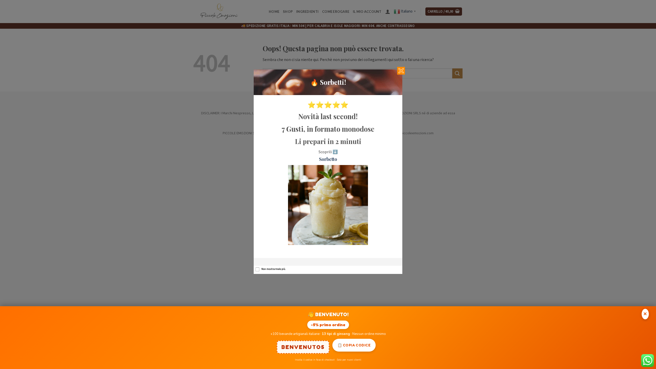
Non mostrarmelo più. (273, 269)
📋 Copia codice (354, 345)
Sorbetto (328, 159)
